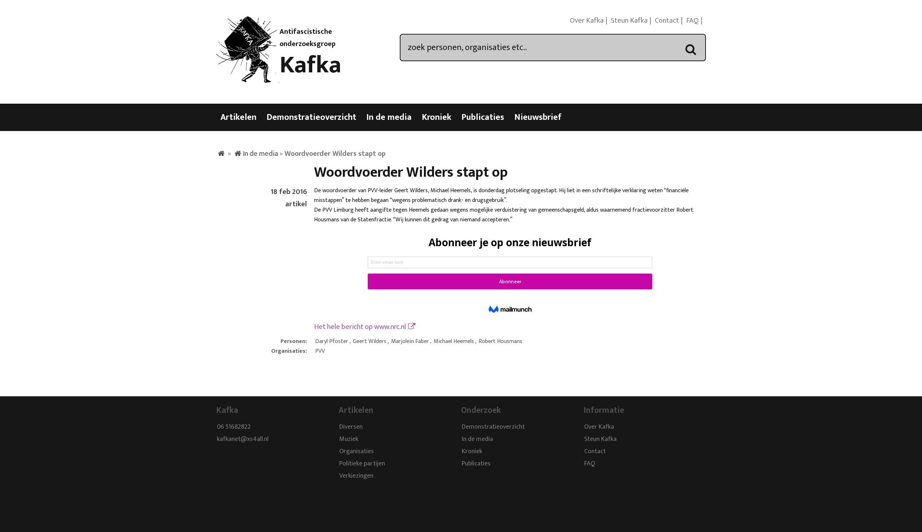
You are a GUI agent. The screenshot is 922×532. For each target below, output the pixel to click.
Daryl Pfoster (331, 341)
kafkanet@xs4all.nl (243, 439)
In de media (389, 117)
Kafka (310, 65)
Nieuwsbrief (537, 117)
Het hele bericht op (360, 327)
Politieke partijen (362, 463)
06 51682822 (234, 426)
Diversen (351, 426)
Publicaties (482, 117)
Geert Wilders (369, 341)
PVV (320, 351)
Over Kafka (587, 20)
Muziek (348, 439)
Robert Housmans (500, 341)
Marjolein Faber (410, 341)
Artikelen (238, 117)
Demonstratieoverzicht (311, 117)
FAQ (692, 20)
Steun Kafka (629, 20)
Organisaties (356, 451)
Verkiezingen (356, 475)
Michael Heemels (454, 341)
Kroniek (436, 117)
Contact (667, 20)
